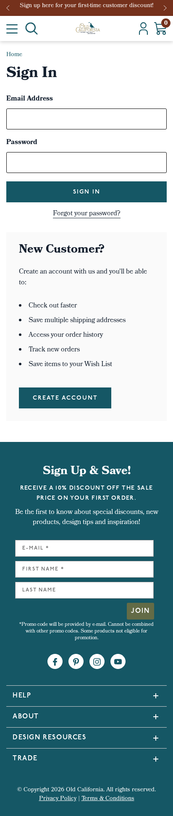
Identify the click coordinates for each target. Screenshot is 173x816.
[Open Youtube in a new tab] (118, 662)
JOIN (140, 611)
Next (166, 8)
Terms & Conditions (107, 799)
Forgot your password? (87, 214)
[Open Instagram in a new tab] (97, 662)
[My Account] (143, 28)
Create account (65, 398)
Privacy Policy (57, 799)
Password (21, 143)
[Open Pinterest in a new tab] (76, 662)
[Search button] (31, 28)
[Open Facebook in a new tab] (55, 662)
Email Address (29, 99)
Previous (10, 8)
